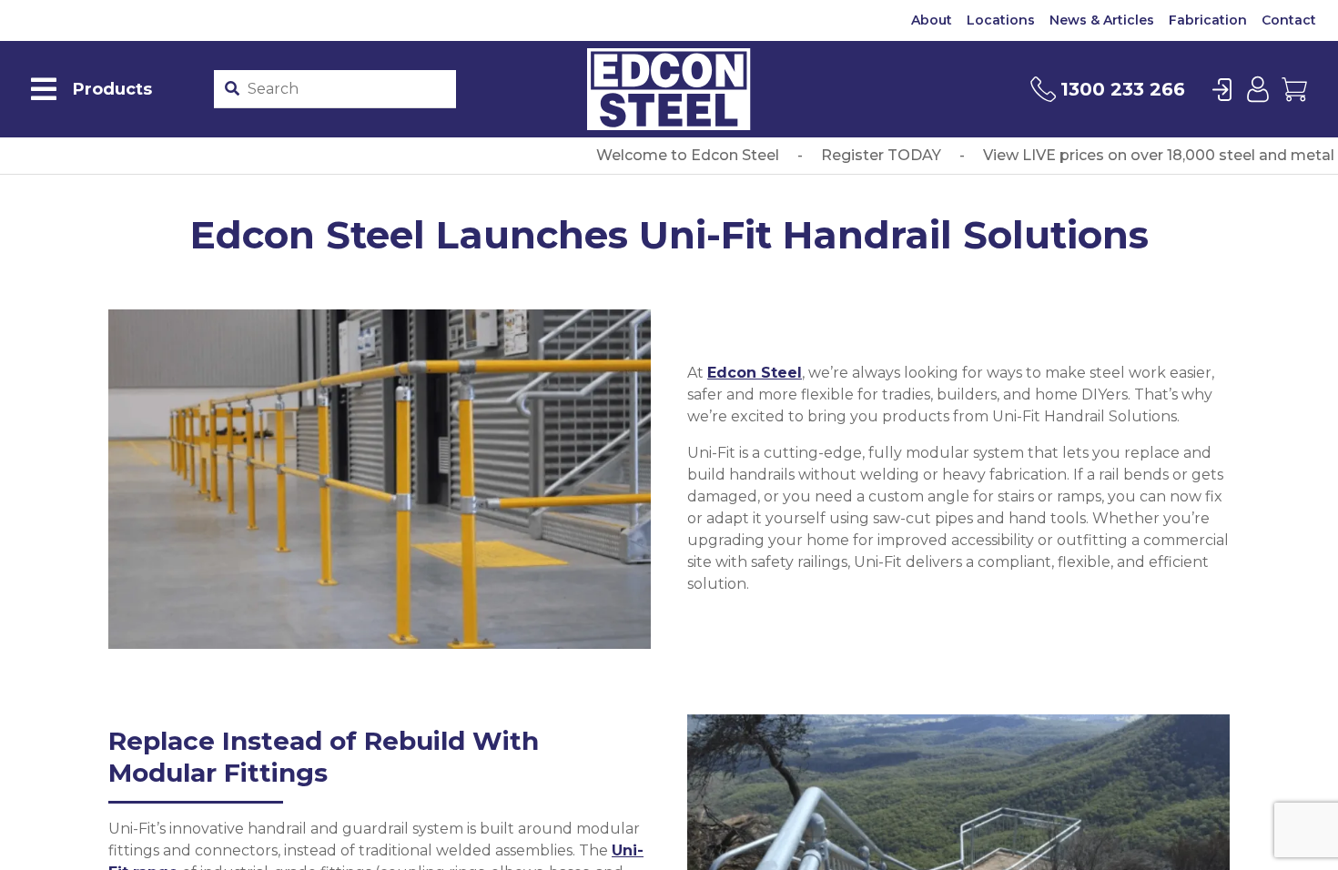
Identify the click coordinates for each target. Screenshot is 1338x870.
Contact (1289, 20)
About (931, 20)
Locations (1001, 20)
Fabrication (1208, 20)
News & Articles (1101, 20)
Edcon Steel (754, 372)
